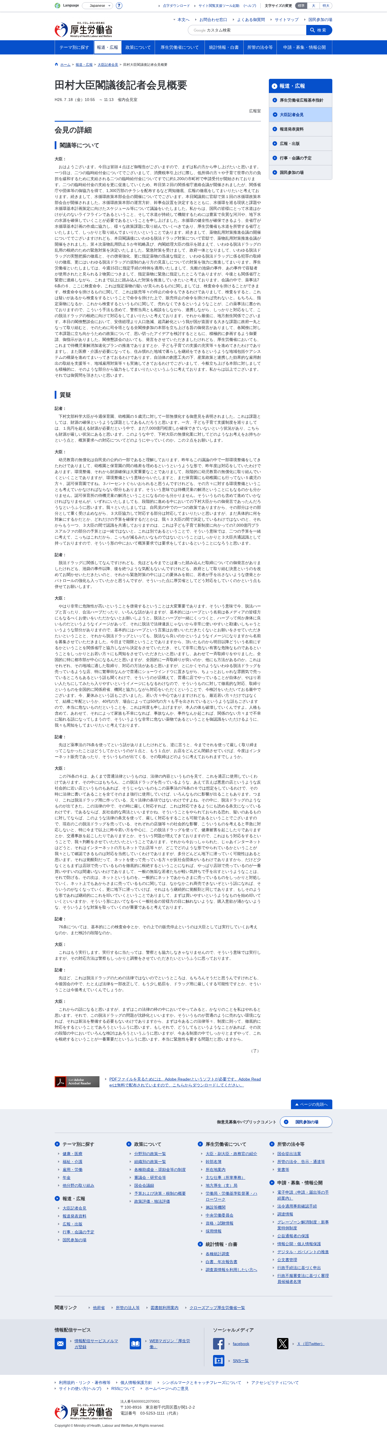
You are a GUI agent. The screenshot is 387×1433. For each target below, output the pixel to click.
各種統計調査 (217, 1253)
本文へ (184, 20)
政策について (147, 1144)
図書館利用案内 (164, 1307)
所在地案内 (216, 1169)
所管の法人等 (128, 1307)
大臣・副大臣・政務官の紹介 (231, 1153)
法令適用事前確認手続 (297, 1206)
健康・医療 (72, 1153)
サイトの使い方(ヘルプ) (80, 1388)
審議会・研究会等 (150, 1177)
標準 (301, 6)
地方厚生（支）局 (221, 1185)
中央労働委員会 (219, 1215)
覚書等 (283, 1169)
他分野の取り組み (78, 1185)
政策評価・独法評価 (152, 1201)
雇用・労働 (72, 1169)
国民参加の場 (320, 20)
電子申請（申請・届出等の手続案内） (303, 1195)
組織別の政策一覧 (150, 1161)
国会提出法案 (289, 1153)
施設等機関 (216, 1207)
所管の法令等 (291, 1144)
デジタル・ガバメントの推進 (303, 1252)
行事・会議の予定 (296, 158)
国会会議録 (144, 1185)
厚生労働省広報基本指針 (302, 100)
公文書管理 (287, 1259)
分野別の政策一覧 (150, 1153)
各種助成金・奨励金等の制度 (160, 1169)
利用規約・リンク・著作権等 (84, 1382)
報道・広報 (292, 86)
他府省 (99, 1307)
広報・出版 (290, 143)
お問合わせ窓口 (213, 20)
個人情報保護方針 (136, 1382)
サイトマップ (287, 20)
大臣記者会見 (292, 114)
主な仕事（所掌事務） (225, 1177)
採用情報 (214, 1231)
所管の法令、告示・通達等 (301, 1161)
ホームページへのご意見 (167, 1388)
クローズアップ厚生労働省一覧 (217, 1307)
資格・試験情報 (219, 1223)
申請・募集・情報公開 (300, 1182)
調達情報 (285, 1214)
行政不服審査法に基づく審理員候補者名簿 (303, 1278)
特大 (326, 6)
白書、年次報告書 (221, 1261)
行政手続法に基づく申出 (299, 1267)
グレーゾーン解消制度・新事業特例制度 (303, 1225)
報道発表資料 (292, 129)
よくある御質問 (251, 20)
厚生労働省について (226, 1144)
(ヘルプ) (250, 6)
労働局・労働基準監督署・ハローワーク (231, 1196)
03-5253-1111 (152, 1413)
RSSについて (123, 1388)
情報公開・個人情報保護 (299, 1244)
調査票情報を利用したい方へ (231, 1269)
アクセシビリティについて (275, 1382)
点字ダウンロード (176, 6)
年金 (67, 1177)
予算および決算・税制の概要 (160, 1193)
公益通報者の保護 (293, 1236)
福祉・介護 (72, 1161)
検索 (322, 30)
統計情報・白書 (221, 1244)
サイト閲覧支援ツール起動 (219, 6)
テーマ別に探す (78, 1144)
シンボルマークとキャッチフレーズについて (201, 1382)
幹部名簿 (214, 1161)
